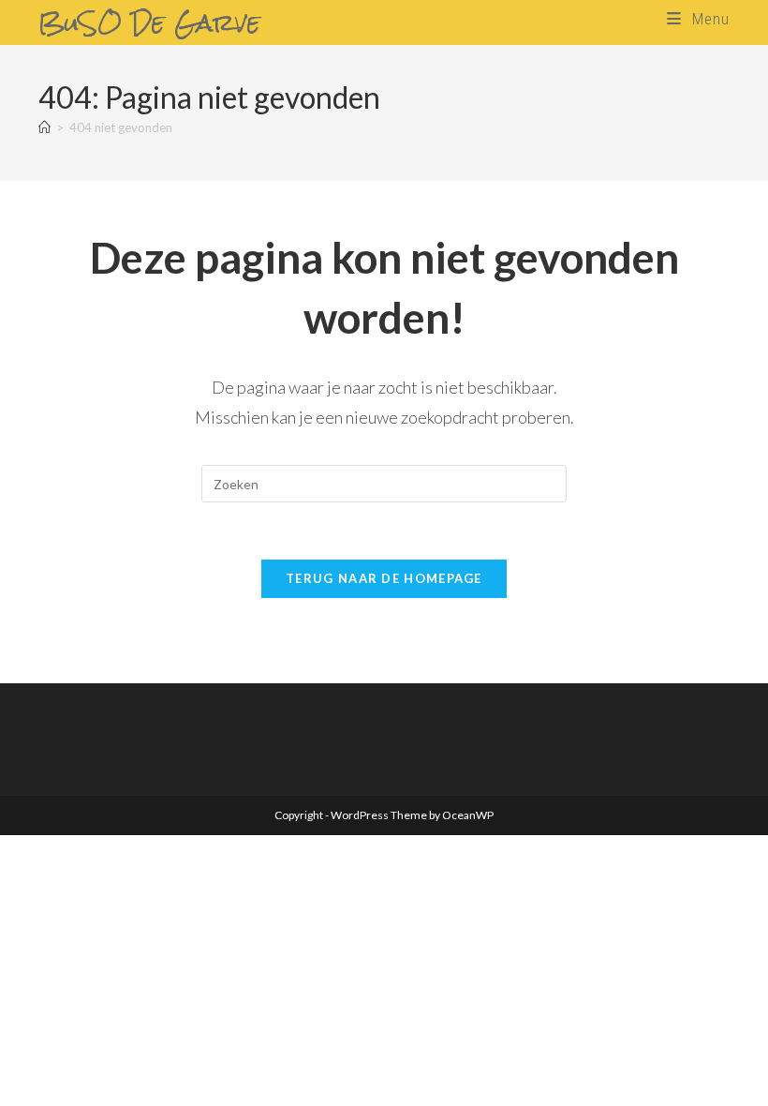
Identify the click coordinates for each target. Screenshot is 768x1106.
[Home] (44, 127)
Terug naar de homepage (384, 578)
